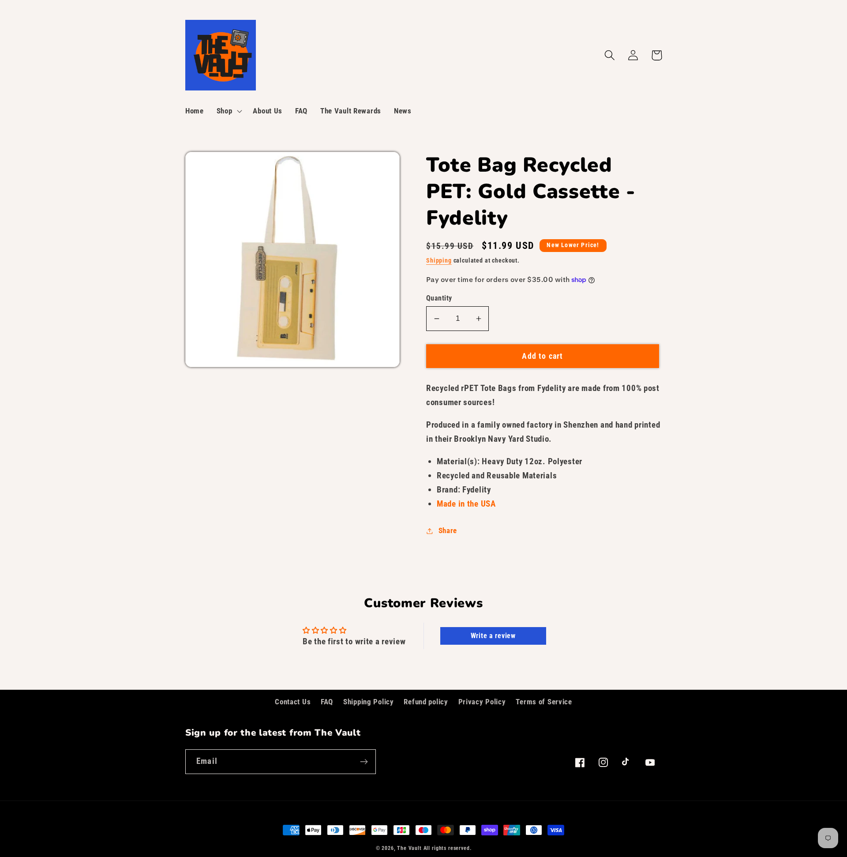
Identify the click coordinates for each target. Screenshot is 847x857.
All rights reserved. (448, 848)
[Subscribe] (363, 761)
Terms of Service (544, 701)
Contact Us (293, 701)
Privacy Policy (482, 701)
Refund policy (426, 701)
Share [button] (447, 530)
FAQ (327, 701)
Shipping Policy (368, 701)
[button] (228, 111)
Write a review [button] (493, 635)
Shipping (439, 260)
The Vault (409, 848)
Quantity (439, 298)
